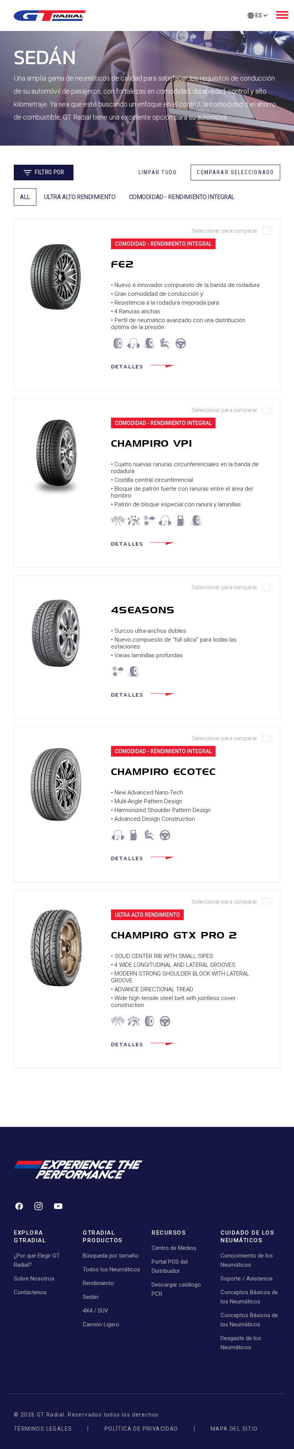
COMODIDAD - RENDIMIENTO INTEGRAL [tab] (182, 197)
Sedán (90, 1296)
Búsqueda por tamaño (111, 1255)
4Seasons (143, 610)
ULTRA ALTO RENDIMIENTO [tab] (80, 197)
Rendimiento (98, 1283)
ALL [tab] (25, 197)
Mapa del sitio (234, 1429)
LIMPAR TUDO (158, 172)
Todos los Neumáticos (111, 1269)
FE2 (122, 264)
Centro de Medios (174, 1248)
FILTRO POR (49, 172)
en (257, 42)
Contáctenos (30, 1292)
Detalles (127, 366)
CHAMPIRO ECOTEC (163, 771)
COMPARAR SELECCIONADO (235, 172)
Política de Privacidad (141, 1429)
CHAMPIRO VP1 (152, 443)
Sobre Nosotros (34, 1278)
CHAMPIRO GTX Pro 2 (174, 935)
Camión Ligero (101, 1324)
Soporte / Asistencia (246, 1278)
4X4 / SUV (95, 1310)
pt (257, 28)
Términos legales (43, 1429)
